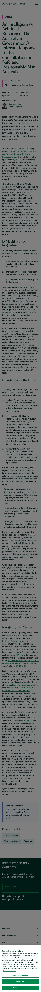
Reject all (20, 981)
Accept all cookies (20, 988)
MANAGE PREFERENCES (20, 975)
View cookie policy (9, 971)
